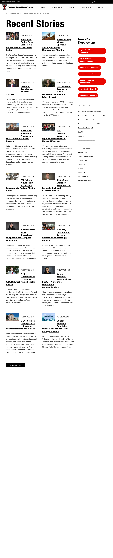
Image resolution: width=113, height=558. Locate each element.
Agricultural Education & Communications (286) (92, 115)
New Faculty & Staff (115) (85, 148)
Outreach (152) (82, 152)
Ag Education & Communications (86, 60)
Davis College (14, 13)
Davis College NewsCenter (31, 13)
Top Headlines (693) (84, 176)
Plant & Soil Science (87, 89)
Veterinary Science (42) (84, 180)
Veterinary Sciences (87, 95)
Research (72, 7)
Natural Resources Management (87, 81)
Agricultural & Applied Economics (88, 51)
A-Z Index (103, 2)
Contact (101, 7)
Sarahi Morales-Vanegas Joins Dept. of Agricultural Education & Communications (56, 280)
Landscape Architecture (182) (86, 140)
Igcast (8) (81, 136)
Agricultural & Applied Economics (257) (89, 111)
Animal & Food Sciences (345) (87, 119)
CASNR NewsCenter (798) (85, 128)
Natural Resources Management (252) (89, 144)
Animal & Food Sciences (89, 67)
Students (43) (82, 164)
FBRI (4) (80, 132)
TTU (5, 13)
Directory (90, 2)
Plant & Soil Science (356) (85, 156)
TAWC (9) (81, 168)
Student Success (57, 7)
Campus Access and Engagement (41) (89, 123)
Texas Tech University (11, 2)
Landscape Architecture (89, 74)
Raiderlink (96, 2)
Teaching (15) (82, 172)
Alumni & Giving (86, 7)
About (43, 7)
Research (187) (82, 160)
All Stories (46, 13)
